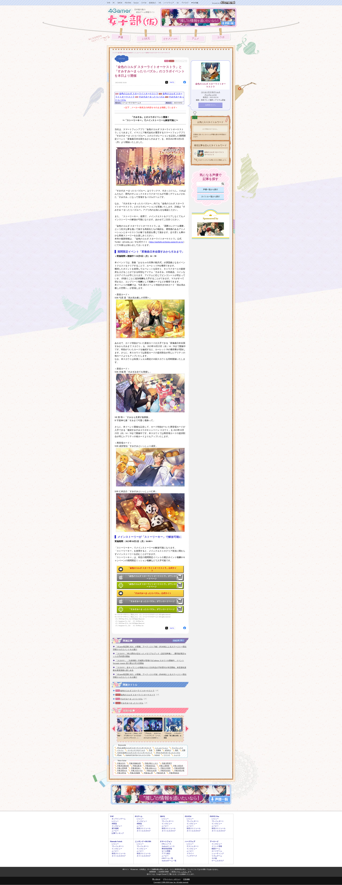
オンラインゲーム (119, 819)
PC (114, 3)
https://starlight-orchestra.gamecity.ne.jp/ (166, 242)
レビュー (115, 821)
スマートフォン (166, 841)
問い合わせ (156, 879)
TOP (108, 3)
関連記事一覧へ (178, 641)
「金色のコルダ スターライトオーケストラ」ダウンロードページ (151, 577)
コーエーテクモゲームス (136, 750)
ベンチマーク (192, 856)
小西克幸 (178, 766)
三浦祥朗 (164, 766)
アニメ (195, 38)
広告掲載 (186, 879)
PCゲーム (138, 816)
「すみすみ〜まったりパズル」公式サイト (152, 593)
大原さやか (137, 770)
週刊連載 (115, 828)
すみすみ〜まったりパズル (152, 97)
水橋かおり (151, 768)
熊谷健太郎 (123, 766)
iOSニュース (166, 844)
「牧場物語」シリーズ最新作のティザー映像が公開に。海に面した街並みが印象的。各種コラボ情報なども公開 (128, 738)
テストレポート (193, 846)
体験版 (114, 824)
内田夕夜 (179, 770)
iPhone (166, 61)
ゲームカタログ (218, 861)
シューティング (218, 853)
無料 (176, 750)
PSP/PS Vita (214, 816)
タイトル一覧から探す (210, 197)
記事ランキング (118, 833)
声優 (120, 37)
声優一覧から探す (210, 189)
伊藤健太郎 (135, 763)
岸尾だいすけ (151, 763)
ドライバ (190, 853)
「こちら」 (184, 872)
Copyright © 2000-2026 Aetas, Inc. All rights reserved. (171, 882)
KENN (121, 763)
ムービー (115, 831)
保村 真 (160, 773)
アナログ (185, 3)
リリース (167, 755)
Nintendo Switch (116, 841)
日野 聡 (121, 773)
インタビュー (117, 826)
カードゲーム (217, 851)
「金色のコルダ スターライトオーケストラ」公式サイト (152, 569)
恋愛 (183, 750)
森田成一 (136, 768)
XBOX (119, 3)
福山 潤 (148, 773)
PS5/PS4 (128, 3)
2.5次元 (146, 38)
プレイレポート (168, 821)
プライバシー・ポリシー (172, 879)
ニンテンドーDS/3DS (143, 841)
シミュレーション (161, 748)
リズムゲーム (217, 856)
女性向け (152, 3)
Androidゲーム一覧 (169, 861)
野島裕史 (174, 773)
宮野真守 (167, 763)
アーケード (214, 841)
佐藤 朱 (137, 766)
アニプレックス (177, 748)
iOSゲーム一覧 (167, 858)
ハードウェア (169, 3)
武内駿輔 (135, 773)
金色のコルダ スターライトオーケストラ (138, 93)
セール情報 (166, 851)
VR (160, 3)
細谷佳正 (150, 766)
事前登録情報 (167, 849)
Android (171, 61)
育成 (150, 750)
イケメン (170, 38)
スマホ (143, 3)
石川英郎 (165, 768)
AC (178, 3)
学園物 (158, 750)
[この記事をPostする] (166, 82)
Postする (172, 82)
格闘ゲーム (216, 849)
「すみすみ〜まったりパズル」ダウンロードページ (152, 601)
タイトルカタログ (144, 831)
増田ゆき (122, 770)
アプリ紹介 (166, 853)
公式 (157, 690)
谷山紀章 (152, 770)
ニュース (184, 61)
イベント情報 (217, 846)
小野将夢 (122, 768)
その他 (214, 858)
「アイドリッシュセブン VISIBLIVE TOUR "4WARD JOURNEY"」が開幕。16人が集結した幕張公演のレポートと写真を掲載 (149, 738)
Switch (136, 3)
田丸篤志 (165, 770)
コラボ (220, 37)
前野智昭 (179, 768)
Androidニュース (168, 846)
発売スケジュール (144, 828)
